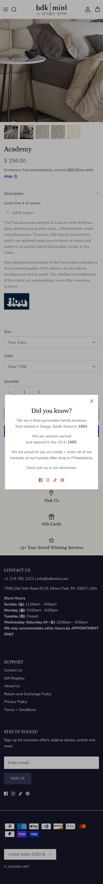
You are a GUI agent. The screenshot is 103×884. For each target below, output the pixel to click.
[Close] (91, 401)
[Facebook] (40, 480)
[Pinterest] (62, 480)
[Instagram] (48, 480)
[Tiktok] (55, 480)
